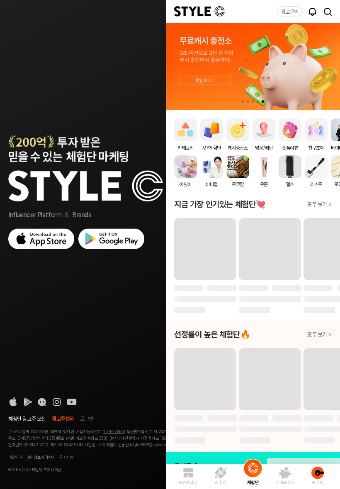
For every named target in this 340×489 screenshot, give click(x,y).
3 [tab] (252, 101)
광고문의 (290, 12)
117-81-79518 (113, 431)
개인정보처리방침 (41, 457)
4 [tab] (257, 101)
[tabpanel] (253, 66)
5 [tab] (262, 101)
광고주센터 (63, 419)
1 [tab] (242, 101)
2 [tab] (247, 101)
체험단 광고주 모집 (27, 419)
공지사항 (66, 457)
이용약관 (15, 457)
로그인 (86, 419)
